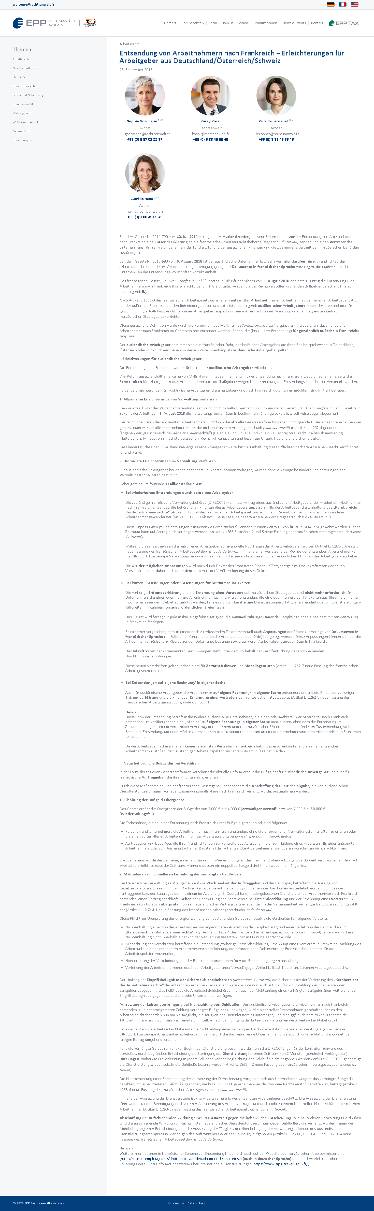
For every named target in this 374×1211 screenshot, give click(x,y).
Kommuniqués (23, 140)
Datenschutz (21, 131)
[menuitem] (170, 23)
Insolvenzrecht (23, 104)
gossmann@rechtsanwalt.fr (147, 134)
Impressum (176, 1203)
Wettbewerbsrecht (25, 122)
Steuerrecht (20, 77)
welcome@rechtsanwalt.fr (33, 4)
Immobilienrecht (24, 86)
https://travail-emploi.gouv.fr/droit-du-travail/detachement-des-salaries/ (180, 1158)
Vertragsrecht (22, 113)
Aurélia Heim (145, 199)
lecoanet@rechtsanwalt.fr (277, 134)
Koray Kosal (210, 121)
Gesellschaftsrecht (26, 68)
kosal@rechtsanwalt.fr (210, 134)
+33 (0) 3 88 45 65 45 (210, 139)
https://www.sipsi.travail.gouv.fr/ (281, 1164)
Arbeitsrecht (130, 44)
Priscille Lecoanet (276, 121)
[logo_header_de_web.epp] (54, 23)
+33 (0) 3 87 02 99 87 (145, 139)
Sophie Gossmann (145, 121)
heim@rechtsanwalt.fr (145, 211)
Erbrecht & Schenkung (28, 95)
